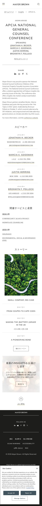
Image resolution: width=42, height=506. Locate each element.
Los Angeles (14, 193)
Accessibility (28, 443)
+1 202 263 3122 (28, 142)
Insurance (7, 234)
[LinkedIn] (15, 74)
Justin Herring (21, 51)
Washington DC (14, 142)
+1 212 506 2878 (26, 176)
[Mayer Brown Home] (21, 4)
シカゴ (14, 159)
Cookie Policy (30, 488)
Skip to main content (9, 1)
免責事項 (18, 439)
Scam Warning (13, 443)
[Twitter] (27, 75)
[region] (19, 485)
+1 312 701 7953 (24, 159)
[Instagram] (24, 426)
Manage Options (19, 498)
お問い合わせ (18, 448)
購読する (21, 384)
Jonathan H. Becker (20, 45)
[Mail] (19, 74)
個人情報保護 (27, 439)
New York (14, 176)
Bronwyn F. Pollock (21, 53)
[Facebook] (23, 74)
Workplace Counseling (12, 222)
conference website (31, 118)
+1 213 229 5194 (27, 193)
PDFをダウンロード (21, 59)
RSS (26, 448)
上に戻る (21, 404)
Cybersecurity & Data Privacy (15, 218)
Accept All (11, 493)
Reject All (28, 493)
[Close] (37, 468)
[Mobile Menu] (3, 4)
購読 (11, 439)
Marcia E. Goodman (20, 48)
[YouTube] (18, 426)
